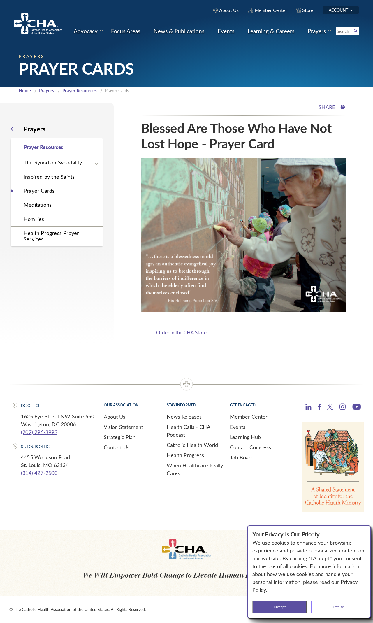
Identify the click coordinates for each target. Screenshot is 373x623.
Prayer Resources (79, 90)
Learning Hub (245, 437)
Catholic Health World (192, 444)
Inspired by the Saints (49, 176)
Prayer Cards (39, 190)
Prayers (46, 90)
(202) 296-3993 (39, 432)
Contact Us (116, 447)
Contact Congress (250, 447)
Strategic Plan (120, 437)
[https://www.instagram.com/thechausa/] (342, 408)
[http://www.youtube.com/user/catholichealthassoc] (356, 407)
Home (25, 90)
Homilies (34, 218)
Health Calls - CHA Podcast (188, 430)
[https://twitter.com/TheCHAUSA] (330, 407)
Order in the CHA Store (181, 332)
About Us (114, 416)
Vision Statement (123, 426)
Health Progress (185, 455)
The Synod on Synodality (53, 162)
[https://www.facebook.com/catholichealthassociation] (319, 407)
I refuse (338, 606)
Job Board (242, 457)
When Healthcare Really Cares (195, 469)
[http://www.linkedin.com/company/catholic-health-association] (308, 407)
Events (237, 426)
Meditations (38, 204)
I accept (280, 606)
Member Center (249, 416)
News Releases (184, 416)
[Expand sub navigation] (96, 164)
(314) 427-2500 (39, 472)
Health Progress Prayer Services (51, 236)
